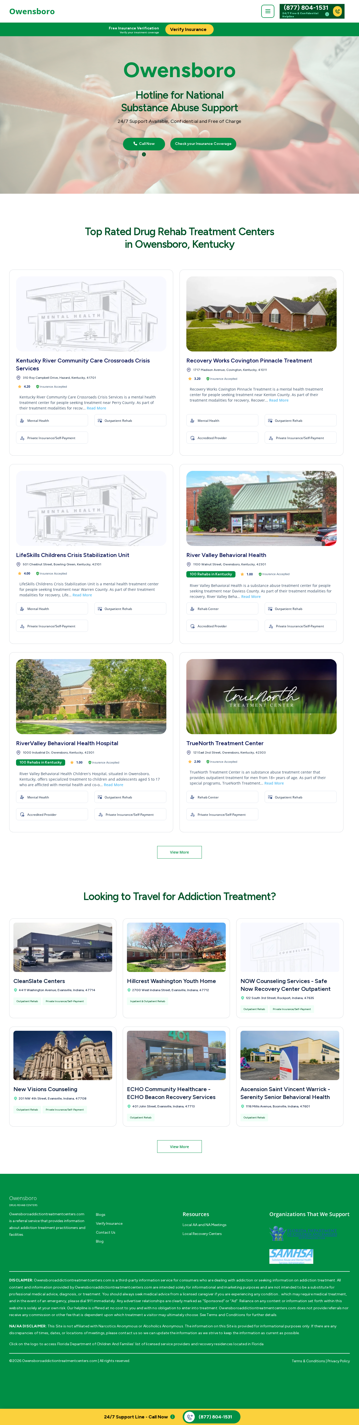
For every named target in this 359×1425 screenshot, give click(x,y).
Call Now (146, 144)
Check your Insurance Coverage (203, 144)
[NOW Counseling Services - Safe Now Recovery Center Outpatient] (289, 947)
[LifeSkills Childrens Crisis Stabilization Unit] (91, 508)
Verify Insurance (109, 1223)
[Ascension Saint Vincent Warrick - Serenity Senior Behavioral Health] (289, 1055)
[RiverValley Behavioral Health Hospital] (91, 696)
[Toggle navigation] (267, 11)
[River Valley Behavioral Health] (261, 508)
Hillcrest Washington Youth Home (171, 981)
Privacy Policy (338, 1361)
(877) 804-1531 (306, 7)
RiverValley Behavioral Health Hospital (67, 743)
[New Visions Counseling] (62, 1055)
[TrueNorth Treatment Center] (261, 696)
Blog (100, 1241)
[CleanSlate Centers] (62, 947)
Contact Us (105, 1232)
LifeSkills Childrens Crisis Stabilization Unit (72, 555)
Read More (96, 408)
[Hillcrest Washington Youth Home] (176, 947)
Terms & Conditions (308, 1361)
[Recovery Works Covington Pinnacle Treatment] (261, 313)
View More (179, 852)
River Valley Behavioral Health (226, 555)
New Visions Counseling (45, 1089)
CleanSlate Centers (39, 981)
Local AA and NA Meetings (205, 1225)
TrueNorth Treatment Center (225, 743)
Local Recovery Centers (202, 1234)
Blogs (100, 1214)
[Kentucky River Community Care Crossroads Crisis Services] (91, 313)
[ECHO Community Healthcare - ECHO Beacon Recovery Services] (176, 1055)
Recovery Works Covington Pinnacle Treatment (249, 360)
